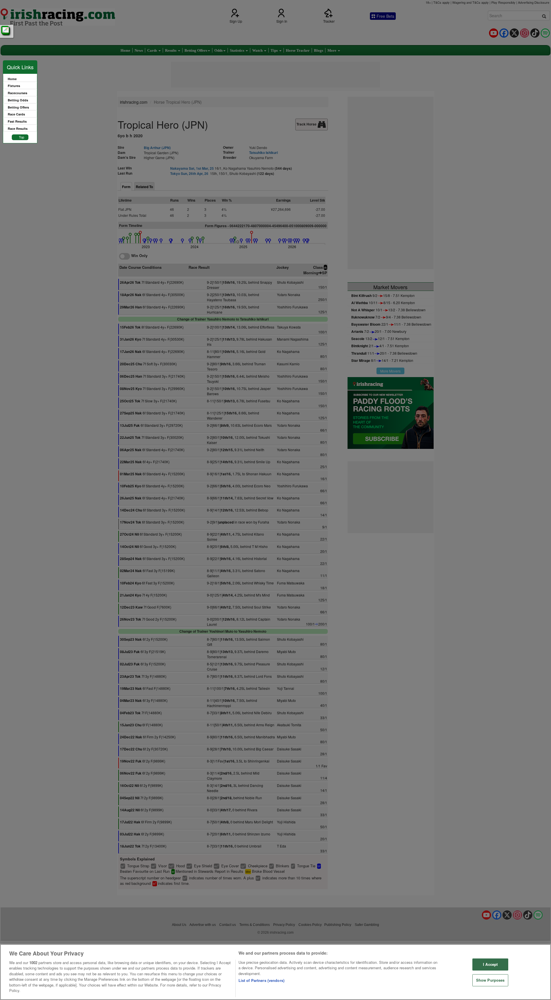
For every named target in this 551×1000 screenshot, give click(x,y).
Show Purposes (490, 980)
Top (21, 137)
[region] (275, 972)
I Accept (490, 964)
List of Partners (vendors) (261, 980)
